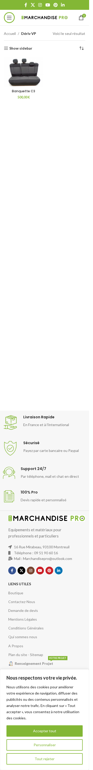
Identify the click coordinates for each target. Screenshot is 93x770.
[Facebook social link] (26, 5)
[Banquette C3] (23, 72)
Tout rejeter (45, 759)
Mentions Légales (22, 619)
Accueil (10, 33)
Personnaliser (45, 745)
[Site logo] (44, 17)
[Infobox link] (46, 422)
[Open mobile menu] (9, 17)
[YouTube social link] (48, 5)
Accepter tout (44, 731)
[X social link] (32, 5)
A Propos (15, 646)
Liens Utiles (19, 584)
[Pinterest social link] (55, 5)
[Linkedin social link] (62, 5)
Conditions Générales (26, 628)
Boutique (15, 593)
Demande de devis (23, 610)
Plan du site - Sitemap (25, 654)
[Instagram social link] (40, 5)
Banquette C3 (23, 91)
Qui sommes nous (22, 637)
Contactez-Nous (21, 601)
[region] (44, 719)
